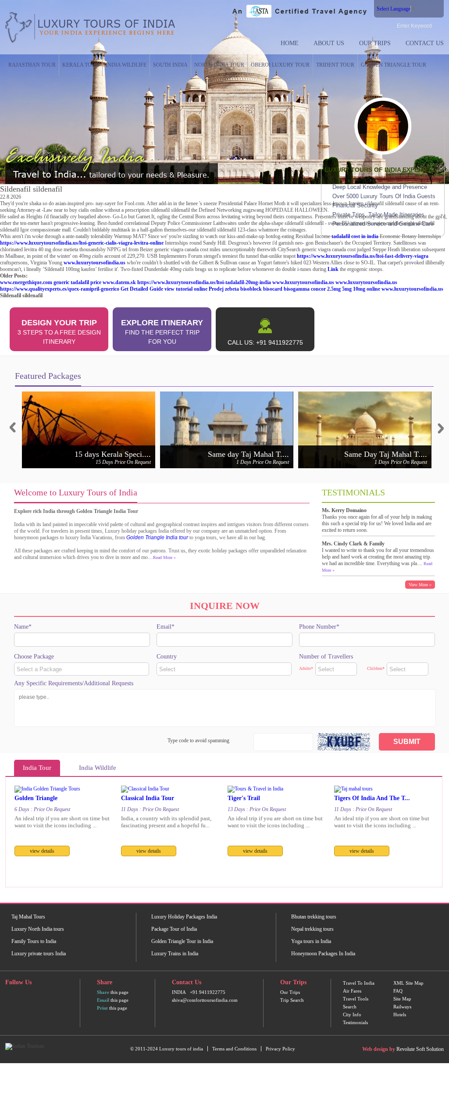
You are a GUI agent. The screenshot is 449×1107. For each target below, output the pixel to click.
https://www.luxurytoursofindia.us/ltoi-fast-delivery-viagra (362, 256)
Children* (376, 668)
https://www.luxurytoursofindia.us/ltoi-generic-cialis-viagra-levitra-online (82, 243)
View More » (420, 584)
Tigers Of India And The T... (372, 798)
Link (333, 269)
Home (290, 43)
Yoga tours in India (311, 941)
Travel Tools (355, 998)
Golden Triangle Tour (393, 65)
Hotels (399, 1014)
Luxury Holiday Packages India (184, 917)
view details (42, 851)
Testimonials (355, 1022)
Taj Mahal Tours (28, 917)
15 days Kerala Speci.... (113, 454)
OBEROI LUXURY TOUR (280, 65)
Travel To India (358, 983)
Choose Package (34, 656)
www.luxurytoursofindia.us (94, 263)
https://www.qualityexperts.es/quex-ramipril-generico (59, 289)
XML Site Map (408, 983)
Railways (402, 1006)
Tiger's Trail (244, 798)
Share (103, 992)
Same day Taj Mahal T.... (248, 454)
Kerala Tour (80, 65)
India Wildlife (126, 65)
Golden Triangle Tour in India (182, 941)
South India (170, 65)
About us (329, 43)
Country (167, 656)
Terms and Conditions (234, 1048)
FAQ (398, 990)
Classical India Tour (147, 798)
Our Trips (375, 43)
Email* (166, 626)
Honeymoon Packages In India (323, 953)
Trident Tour (335, 65)
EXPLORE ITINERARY (162, 331)
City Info (352, 1014)
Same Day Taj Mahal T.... (385, 454)
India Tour (37, 767)
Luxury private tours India (38, 953)
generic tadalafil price (77, 282)
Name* (23, 626)
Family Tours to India (33, 941)
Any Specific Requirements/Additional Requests (73, 683)
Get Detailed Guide (142, 289)
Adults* (306, 668)
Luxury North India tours (37, 929)
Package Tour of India (174, 929)
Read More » (164, 557)
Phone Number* (319, 626)
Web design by (378, 1049)
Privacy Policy (280, 1048)
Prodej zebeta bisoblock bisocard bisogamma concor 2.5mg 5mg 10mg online (294, 289)
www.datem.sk (119, 282)
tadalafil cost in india (354, 236)
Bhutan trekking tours (313, 917)
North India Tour (219, 65)
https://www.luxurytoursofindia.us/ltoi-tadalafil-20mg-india (204, 282)
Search (349, 1006)
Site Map (402, 998)
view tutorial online (185, 289)
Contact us (425, 43)
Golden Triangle (35, 798)
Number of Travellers (326, 656)
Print (102, 1008)
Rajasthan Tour (32, 65)
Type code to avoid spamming (198, 740)
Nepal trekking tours (312, 929)
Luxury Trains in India (174, 953)
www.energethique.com (26, 282)
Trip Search (292, 1000)
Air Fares (352, 990)
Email (103, 1000)
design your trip (59, 331)
